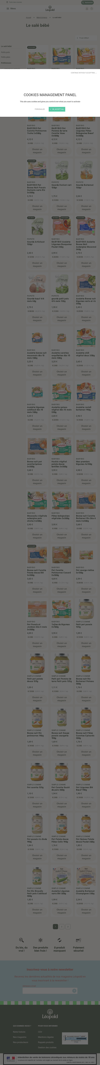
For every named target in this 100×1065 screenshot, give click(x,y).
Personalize (40, 109)
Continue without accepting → (84, 73)
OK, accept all (58, 109)
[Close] (50, 532)
